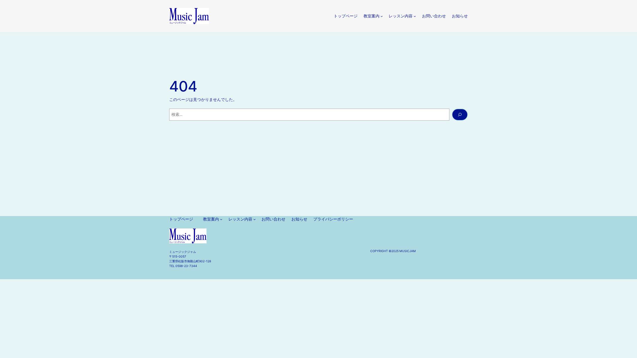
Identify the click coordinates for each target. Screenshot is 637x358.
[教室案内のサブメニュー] (381, 16)
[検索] (460, 115)
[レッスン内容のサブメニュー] (415, 16)
